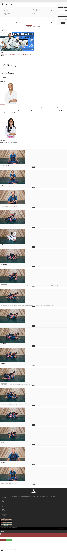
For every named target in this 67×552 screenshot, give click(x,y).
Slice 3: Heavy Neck (4, 264)
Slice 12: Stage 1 (3, 442)
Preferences (3, 515)
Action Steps (3, 462)
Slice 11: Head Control (4, 422)
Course (9, 16)
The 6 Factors (3, 482)
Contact (3, 506)
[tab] (4, 29)
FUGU (17, 527)
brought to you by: (4, 497)
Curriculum (4, 16)
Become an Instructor (4, 514)
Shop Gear (42, 8)
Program (7, 16)
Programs (1, 16)
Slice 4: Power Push (4, 284)
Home (2, 500)
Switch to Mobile (35, 529)
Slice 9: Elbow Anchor (4, 383)
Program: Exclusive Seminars (20, 54)
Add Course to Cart (28, 25)
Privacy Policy (62, 528)
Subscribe (26, 27)
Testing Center (3, 502)
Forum (7, 72)
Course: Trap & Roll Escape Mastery (29, 54)
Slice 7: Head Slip (3, 343)
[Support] (2, 0)
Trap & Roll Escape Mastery (34, 26)
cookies (6, 549)
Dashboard (1, 15)
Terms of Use (59, 528)
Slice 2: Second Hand (4, 244)
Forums (3, 511)
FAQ (2, 505)
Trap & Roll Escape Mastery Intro (6, 165)
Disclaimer (2, 185)
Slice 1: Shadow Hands (4, 224)
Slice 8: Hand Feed (3, 363)
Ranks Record (33, 13)
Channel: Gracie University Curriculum (6, 54)
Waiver (65, 528)
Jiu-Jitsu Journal (3, 510)
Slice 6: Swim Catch (4, 323)
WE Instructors (24, 9)
